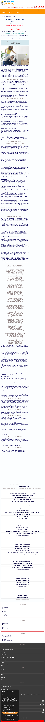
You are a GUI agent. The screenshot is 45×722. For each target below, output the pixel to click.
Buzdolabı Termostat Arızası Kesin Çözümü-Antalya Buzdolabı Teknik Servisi (22, 554)
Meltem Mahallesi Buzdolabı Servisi (22, 548)
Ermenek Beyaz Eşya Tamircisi (22, 582)
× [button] (17, 690)
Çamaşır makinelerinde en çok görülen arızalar (22, 495)
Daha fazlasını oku (10, 702)
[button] (10, 718)
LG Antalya (35, 7)
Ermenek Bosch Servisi (22, 576)
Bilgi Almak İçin (5, 623)
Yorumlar (17, 12)
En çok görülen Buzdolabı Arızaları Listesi (22, 561)
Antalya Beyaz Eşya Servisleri (6, 647)
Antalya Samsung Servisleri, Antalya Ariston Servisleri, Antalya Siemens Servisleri (22, 512)
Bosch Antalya (18, 7)
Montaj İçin (4, 639)
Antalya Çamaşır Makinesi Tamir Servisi (22, 514)
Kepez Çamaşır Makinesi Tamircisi (22, 525)
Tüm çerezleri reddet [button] (9, 715)
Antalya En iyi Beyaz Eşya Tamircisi (22, 510)
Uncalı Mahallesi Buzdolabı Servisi (22, 544)
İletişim (10, 12)
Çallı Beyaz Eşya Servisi (22, 529)
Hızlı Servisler (3, 687)
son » (28, 599)
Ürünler (26, 10)
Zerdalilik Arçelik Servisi (22, 588)
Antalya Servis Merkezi (22, 518)
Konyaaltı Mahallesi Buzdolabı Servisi (22, 539)
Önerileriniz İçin (5, 626)
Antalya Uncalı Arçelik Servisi (22, 571)
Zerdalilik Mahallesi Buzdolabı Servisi (22, 550)
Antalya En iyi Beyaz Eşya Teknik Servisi (22, 499)
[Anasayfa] (8, 3)
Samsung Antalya (30, 7)
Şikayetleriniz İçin (5, 628)
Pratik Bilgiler (19, 10)
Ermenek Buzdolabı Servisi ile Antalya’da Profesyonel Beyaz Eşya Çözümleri (22, 531)
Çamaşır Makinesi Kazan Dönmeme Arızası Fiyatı (22, 563)
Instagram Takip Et (24, 31)
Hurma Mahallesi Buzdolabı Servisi (22, 546)
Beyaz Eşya (3, 454)
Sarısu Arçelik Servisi (22, 591)
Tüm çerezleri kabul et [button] (10, 712)
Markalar (2, 662)
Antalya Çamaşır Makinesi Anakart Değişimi (22, 505)
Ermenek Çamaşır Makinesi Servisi (22, 578)
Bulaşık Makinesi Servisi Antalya (22, 597)
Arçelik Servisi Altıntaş (22, 595)
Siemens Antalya (23, 7)
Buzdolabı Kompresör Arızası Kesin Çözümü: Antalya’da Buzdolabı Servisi (22, 552)
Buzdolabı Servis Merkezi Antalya (22, 520)
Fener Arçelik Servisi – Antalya (22, 584)
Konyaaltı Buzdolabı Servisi (22, 535)
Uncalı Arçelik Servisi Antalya (22, 569)
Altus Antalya (4, 606)
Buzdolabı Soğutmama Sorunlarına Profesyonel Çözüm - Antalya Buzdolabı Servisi (22, 559)
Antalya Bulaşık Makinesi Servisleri (7, 649)
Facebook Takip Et (15, 31)
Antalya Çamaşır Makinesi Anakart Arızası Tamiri (22, 503)
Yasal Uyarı (4, 12)
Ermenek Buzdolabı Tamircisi (22, 580)
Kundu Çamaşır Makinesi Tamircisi (22, 497)
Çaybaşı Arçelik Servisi (22, 586)
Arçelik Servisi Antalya (11, 7)
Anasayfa (3, 10)
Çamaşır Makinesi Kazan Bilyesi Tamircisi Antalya (22, 567)
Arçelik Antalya (5, 607)
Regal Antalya (4, 612)
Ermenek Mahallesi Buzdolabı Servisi (22, 542)
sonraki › (25, 599)
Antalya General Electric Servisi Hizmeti (8, 657)
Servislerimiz (34, 10)
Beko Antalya (4, 608)
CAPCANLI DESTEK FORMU (6, 635)
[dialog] (10, 705)
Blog (1, 684)
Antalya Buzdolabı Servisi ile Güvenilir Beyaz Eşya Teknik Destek (22, 533)
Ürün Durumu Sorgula (6, 627)
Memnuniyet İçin (5, 624)
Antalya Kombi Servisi (5, 659)
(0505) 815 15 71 (15, 44)
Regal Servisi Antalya (4, 664)
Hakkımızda (10, 10)
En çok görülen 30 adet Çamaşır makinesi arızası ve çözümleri (22, 491)
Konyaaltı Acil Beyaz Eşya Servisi (22, 527)
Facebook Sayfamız (40, 7)
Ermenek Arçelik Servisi (22, 574)
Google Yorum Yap (6, 31)
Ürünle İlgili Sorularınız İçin (7, 640)
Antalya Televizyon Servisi (7, 636)
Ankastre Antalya (4, 654)
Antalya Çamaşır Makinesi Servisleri (7, 651)
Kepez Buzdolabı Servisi (22, 537)
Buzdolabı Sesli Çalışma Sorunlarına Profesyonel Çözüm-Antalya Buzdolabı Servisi (22, 556)
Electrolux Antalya (4, 660)
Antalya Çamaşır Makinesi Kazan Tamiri (22, 508)
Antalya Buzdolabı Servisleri (6, 686)
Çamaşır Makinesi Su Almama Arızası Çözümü (22, 565)
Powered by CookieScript (10, 719)
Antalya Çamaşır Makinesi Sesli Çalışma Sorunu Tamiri (22, 501)
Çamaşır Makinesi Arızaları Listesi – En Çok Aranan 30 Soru (22, 493)
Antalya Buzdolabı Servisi (22, 516)
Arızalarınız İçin (5, 622)
